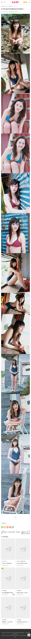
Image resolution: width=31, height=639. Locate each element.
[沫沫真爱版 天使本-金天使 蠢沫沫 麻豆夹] (23, 607)
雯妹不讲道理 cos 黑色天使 (22, 592)
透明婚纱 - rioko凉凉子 (7, 621)
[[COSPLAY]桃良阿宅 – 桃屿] (8, 549)
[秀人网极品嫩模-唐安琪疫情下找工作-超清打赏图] (8, 578)
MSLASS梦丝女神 (21, 561)
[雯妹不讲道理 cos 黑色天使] (23, 578)
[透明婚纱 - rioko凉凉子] (8, 607)
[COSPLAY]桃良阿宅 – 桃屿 (8, 563)
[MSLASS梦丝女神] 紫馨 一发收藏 (22, 563)
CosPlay (4, 561)
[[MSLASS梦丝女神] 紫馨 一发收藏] (23, 549)
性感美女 (12, 11)
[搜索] (4, 2)
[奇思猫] (15, 2)
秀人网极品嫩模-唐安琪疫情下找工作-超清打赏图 (8, 592)
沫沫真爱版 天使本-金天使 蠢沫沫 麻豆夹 (23, 622)
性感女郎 (3, 523)
